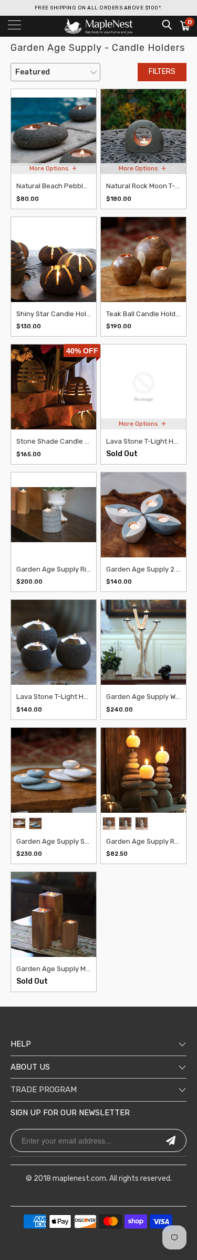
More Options (49, 168)
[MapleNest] (98, 26)
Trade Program (44, 1089)
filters (162, 71)
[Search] (166, 24)
